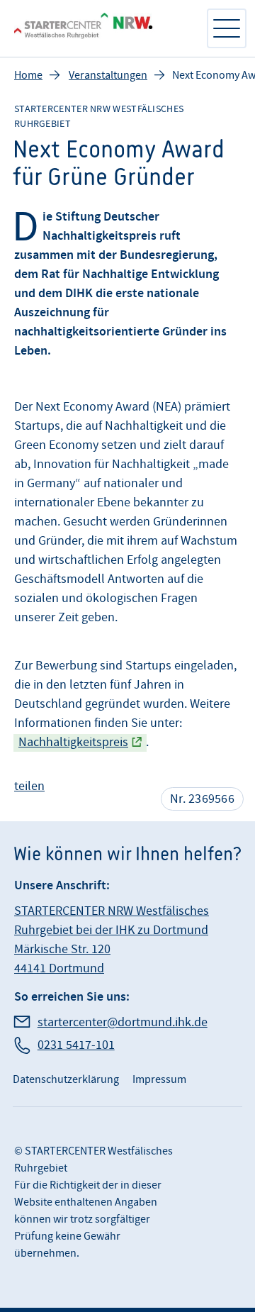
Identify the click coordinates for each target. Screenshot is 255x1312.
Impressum (159, 1079)
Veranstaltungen (108, 75)
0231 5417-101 (76, 1045)
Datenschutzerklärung (66, 1079)
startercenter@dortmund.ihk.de (123, 1022)
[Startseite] (102, 28)
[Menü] (226, 28)
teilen (29, 786)
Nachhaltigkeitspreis (73, 742)
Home (28, 75)
